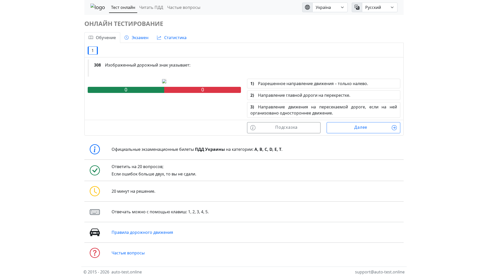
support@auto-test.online (380, 272)
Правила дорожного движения (142, 232)
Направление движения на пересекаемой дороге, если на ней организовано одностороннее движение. (323, 110)
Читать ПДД (151, 7)
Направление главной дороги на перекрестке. (300, 95)
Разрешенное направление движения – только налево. (309, 83)
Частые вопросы (183, 7)
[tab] (102, 37)
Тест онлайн (123, 7)
